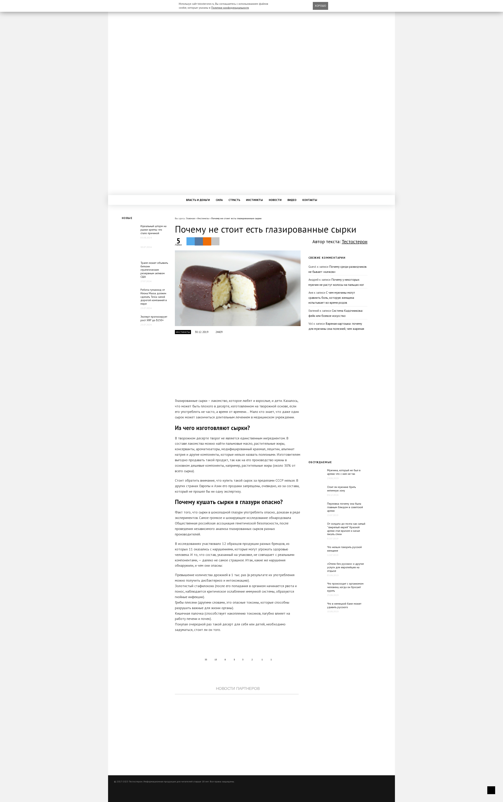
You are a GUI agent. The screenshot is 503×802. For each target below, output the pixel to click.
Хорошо (320, 5)
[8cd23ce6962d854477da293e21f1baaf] (238, 288)
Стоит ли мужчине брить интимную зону (341, 488)
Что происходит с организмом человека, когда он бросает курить (345, 587)
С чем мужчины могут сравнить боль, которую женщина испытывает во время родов (331, 297)
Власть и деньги (198, 200)
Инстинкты (254, 200)
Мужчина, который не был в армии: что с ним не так (344, 472)
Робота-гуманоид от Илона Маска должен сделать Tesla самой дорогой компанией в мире (153, 297)
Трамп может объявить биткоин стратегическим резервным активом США (154, 270)
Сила (219, 200)
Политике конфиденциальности (230, 7)
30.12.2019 (201, 332)
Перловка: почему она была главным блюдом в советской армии (345, 507)
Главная (190, 218)
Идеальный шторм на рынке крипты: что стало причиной (153, 229)
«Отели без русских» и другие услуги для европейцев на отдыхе (345, 567)
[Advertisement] (237, 368)
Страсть (234, 200)
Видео (291, 200)
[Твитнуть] (190, 241)
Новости (275, 200)
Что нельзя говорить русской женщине (344, 548)
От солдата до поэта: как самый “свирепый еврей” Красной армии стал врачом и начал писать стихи (346, 529)
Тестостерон (354, 241)
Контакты (309, 200)
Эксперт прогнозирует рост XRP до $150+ (153, 318)
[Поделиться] (199, 241)
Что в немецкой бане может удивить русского (344, 605)
